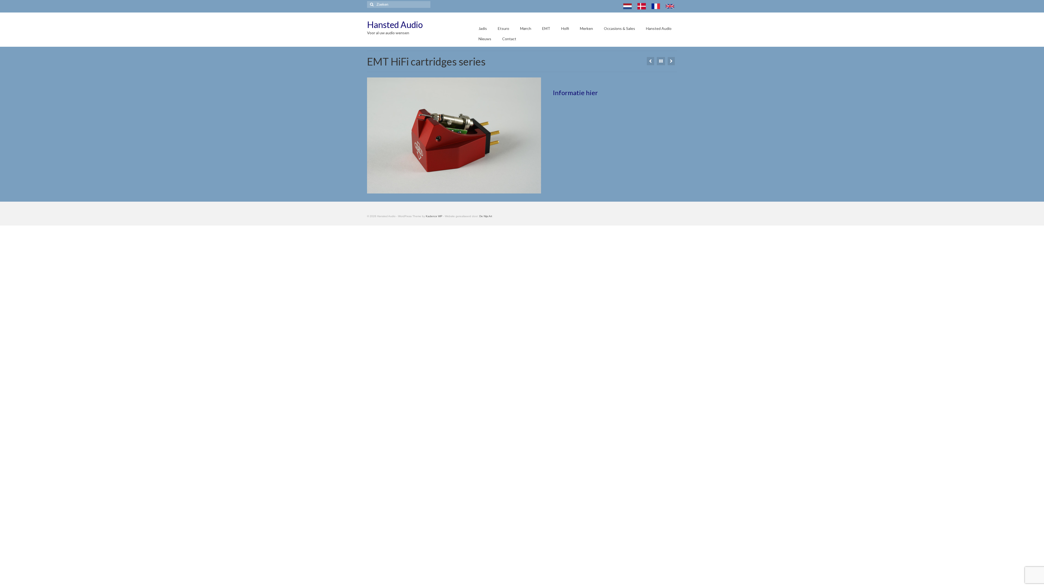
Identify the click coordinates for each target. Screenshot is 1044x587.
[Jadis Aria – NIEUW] (650, 61)
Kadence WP (434, 216)
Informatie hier (575, 92)
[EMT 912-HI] (671, 61)
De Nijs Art (485, 216)
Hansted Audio (395, 24)
